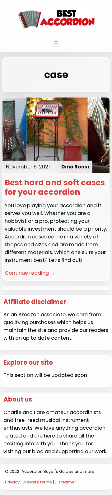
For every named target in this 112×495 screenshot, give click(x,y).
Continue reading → (30, 273)
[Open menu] (56, 43)
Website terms (37, 482)
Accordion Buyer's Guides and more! (58, 471)
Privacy (12, 482)
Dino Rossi (75, 166)
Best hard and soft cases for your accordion (55, 187)
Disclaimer (65, 482)
